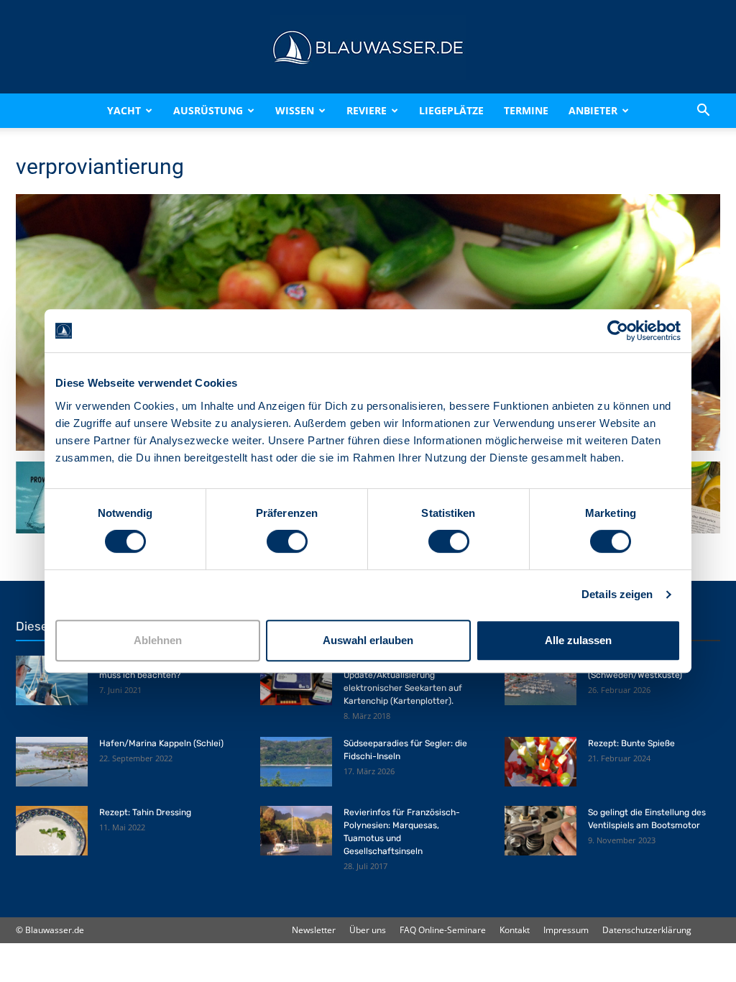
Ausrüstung (208, 110)
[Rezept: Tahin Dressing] (52, 830)
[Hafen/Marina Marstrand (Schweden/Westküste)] (540, 680)
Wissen (294, 110)
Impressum (566, 930)
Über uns (367, 930)
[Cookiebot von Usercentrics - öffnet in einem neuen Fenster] (618, 330)
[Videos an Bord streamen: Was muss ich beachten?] (52, 680)
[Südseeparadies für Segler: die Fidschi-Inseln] (296, 761)
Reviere (366, 110)
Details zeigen (617, 594)
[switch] (287, 541)
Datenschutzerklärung (646, 930)
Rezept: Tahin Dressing (145, 812)
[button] (703, 110)
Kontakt (515, 930)
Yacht (124, 110)
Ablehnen (158, 640)
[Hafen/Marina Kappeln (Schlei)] (52, 761)
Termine (526, 110)
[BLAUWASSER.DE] (368, 47)
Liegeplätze (451, 110)
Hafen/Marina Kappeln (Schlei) (161, 743)
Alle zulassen (578, 640)
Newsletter (314, 930)
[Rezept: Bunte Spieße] (540, 761)
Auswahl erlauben (368, 640)
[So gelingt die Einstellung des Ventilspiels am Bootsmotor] (540, 830)
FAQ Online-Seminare (443, 930)
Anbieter (593, 110)
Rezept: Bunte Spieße (631, 743)
